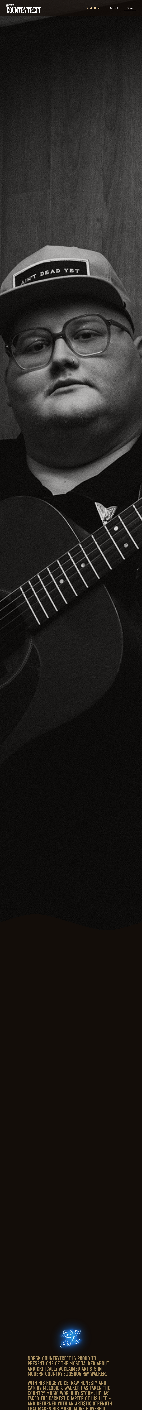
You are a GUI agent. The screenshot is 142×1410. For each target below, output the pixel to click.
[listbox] (115, 8)
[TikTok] (91, 8)
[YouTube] (95, 8)
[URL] (99, 8)
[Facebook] (83, 8)
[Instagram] (87, 8)
